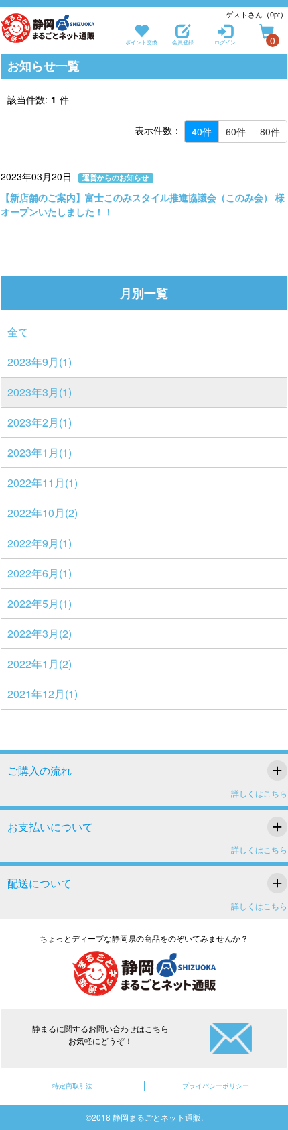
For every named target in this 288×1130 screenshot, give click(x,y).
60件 (236, 131)
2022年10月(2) (42, 512)
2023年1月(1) (39, 452)
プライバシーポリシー (215, 1085)
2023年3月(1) (39, 392)
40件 (202, 131)
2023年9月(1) (39, 362)
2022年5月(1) (39, 603)
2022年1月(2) (39, 663)
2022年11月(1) (42, 482)
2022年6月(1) (39, 573)
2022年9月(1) (39, 543)
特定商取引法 (72, 1085)
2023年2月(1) (39, 422)
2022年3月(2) (39, 633)
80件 (270, 131)
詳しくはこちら (259, 793)
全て (18, 331)
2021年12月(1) (42, 693)
